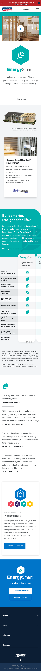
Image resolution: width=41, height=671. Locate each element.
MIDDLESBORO (28, 9)
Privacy (11, 668)
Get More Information (20, 591)
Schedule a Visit (20, 598)
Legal (5, 668)
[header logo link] (7, 9)
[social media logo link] (20, 660)
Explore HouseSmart (15, 546)
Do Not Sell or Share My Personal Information (26, 668)
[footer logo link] (20, 655)
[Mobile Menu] (37, 9)
